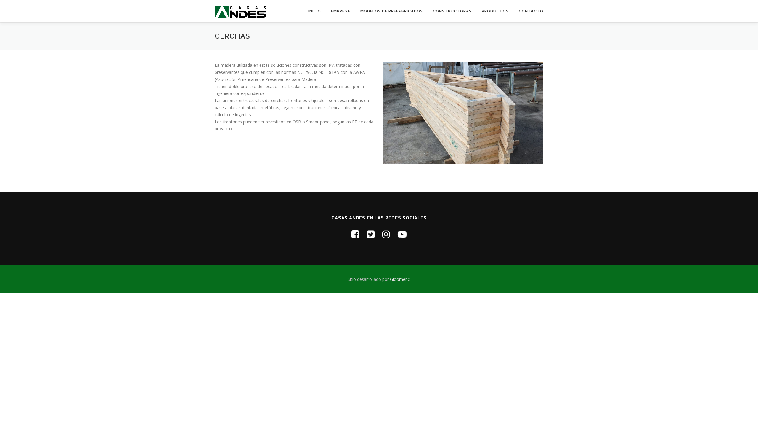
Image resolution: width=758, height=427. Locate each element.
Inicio (314, 11)
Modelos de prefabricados (391, 11)
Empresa (340, 11)
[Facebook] (355, 234)
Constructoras (452, 11)
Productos (495, 11)
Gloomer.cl (400, 279)
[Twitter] (371, 234)
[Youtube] (402, 234)
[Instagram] (386, 234)
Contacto (531, 11)
